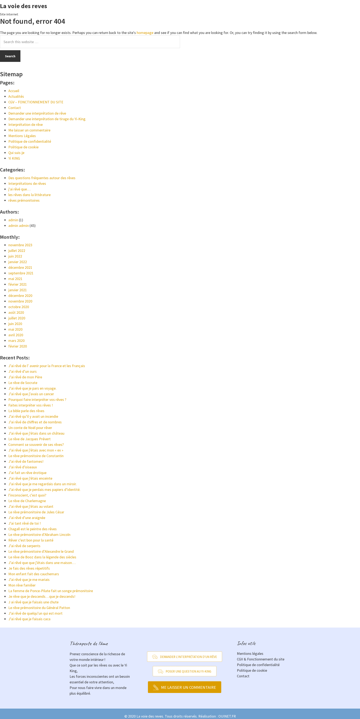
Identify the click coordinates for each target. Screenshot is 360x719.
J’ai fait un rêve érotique (27, 472)
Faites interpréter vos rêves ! (30, 405)
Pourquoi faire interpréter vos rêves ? (37, 399)
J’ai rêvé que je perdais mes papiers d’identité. (44, 489)
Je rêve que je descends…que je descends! (41, 596)
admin (13, 220)
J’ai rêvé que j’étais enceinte (30, 478)
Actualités (16, 96)
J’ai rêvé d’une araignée (26, 517)
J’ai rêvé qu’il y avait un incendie (33, 416)
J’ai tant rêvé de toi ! (24, 523)
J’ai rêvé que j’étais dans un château (36, 433)
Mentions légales (250, 653)
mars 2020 (16, 340)
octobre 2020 (18, 306)
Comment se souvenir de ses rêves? (36, 444)
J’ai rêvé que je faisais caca (29, 618)
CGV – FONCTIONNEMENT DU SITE (35, 102)
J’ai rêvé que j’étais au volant (30, 506)
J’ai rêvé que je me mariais (29, 579)
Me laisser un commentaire (29, 130)
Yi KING (14, 158)
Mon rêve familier (22, 585)
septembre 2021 (21, 273)
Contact (14, 107)
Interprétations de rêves (27, 183)
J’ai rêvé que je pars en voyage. (32, 388)
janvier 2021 (17, 290)
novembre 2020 (20, 301)
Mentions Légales (22, 135)
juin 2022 (15, 256)
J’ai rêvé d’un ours (22, 371)
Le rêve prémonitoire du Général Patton (39, 607)
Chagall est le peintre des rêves (32, 528)
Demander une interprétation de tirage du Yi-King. (47, 118)
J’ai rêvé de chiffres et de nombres (35, 422)
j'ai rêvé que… (19, 189)
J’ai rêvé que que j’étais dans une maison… (42, 562)
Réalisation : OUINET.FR (217, 716)
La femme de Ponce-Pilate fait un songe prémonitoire (50, 590)
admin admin (18, 225)
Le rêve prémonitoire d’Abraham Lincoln (39, 534)
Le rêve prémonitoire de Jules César (36, 512)
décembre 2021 (20, 267)
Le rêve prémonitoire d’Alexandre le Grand (41, 551)
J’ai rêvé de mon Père (25, 377)
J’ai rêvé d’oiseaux (22, 467)
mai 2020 (15, 329)
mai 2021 (15, 278)
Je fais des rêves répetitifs (29, 568)
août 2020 (16, 312)
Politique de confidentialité (29, 141)
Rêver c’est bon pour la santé (30, 540)
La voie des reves (23, 6)
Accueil (13, 90)
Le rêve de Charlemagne (27, 500)
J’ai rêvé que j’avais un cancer (31, 393)
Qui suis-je (16, 152)
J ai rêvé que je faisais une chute (33, 602)
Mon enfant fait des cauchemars (33, 573)
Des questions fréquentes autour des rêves (41, 177)
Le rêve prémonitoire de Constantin (36, 455)
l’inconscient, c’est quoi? (27, 495)
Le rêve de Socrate (22, 382)
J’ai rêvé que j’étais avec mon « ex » (35, 450)
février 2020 (17, 346)
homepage (145, 32)
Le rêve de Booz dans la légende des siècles (42, 557)
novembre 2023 (20, 245)
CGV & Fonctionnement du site (260, 659)
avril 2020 (15, 335)
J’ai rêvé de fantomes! (26, 461)
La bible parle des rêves (26, 410)
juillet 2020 (16, 318)
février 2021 (17, 284)
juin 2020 (15, 323)
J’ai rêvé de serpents (24, 545)
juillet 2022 (16, 250)
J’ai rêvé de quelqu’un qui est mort (35, 613)
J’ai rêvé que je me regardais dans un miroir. (42, 483)
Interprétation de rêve (25, 124)
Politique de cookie (23, 147)
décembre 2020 (20, 295)
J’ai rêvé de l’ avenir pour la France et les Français (46, 365)
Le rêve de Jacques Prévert (29, 438)
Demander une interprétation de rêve (37, 113)
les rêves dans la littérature (29, 194)
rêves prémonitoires (24, 200)
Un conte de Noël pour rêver (30, 427)
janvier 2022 (17, 261)
